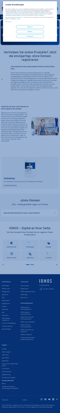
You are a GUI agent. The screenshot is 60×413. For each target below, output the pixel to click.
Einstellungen (24, 11)
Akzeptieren (19, 17)
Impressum (8, 21)
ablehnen (36, 15)
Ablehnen (30, 31)
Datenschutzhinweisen (41, 14)
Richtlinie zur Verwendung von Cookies (15, 14)
